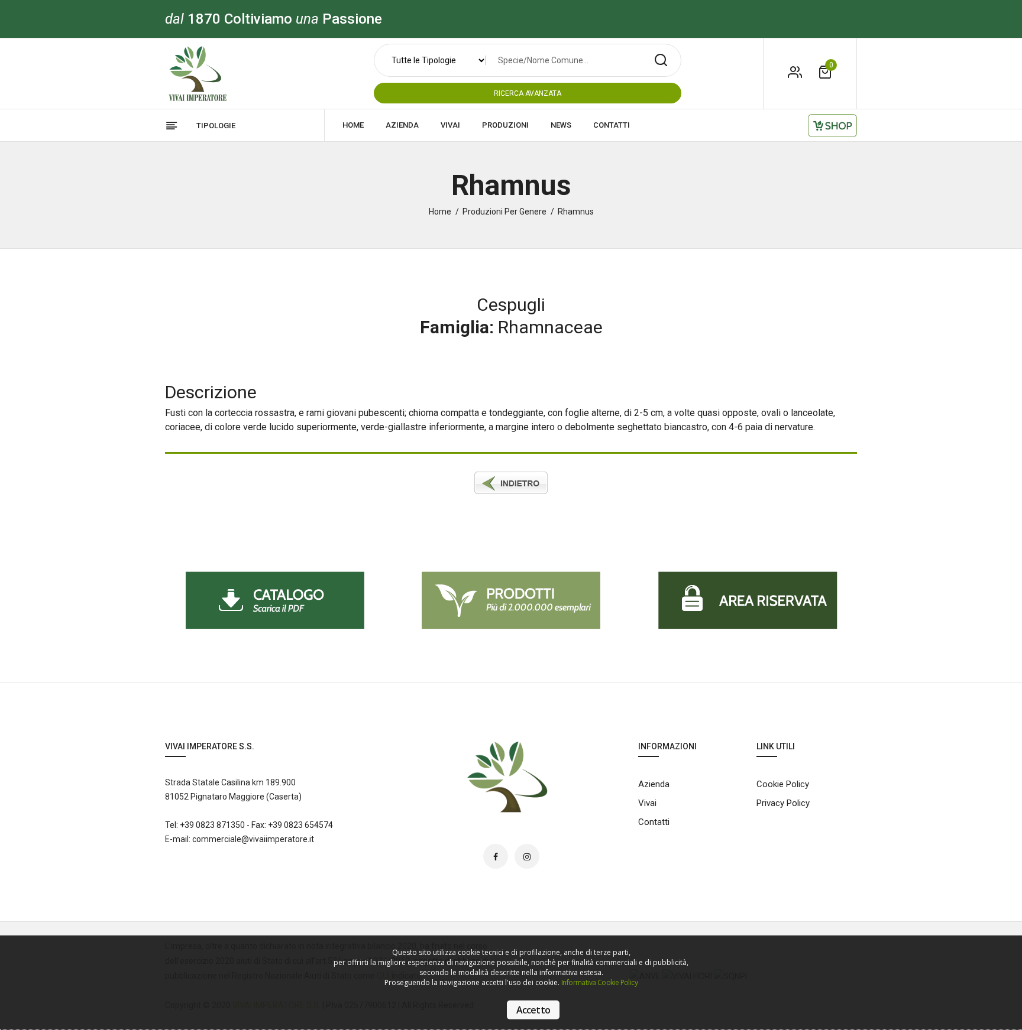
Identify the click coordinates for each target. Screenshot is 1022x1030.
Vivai (647, 803)
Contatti (654, 822)
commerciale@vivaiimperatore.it (253, 839)
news (561, 125)
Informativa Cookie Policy (599, 982)
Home (440, 211)
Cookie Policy (782, 784)
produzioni (505, 125)
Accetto (533, 1009)
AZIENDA (402, 125)
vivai (450, 125)
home (353, 125)
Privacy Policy (783, 803)
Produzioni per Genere (504, 211)
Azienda (654, 784)
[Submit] (661, 60)
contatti (611, 125)
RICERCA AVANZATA (527, 93)
